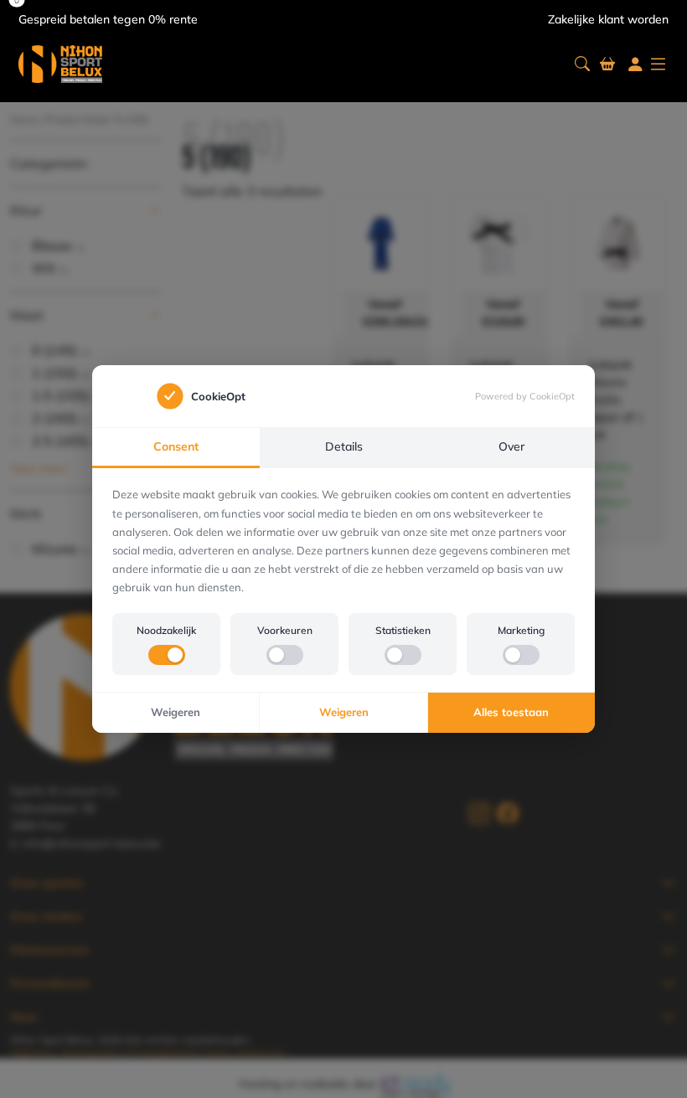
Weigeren (175, 712)
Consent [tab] (176, 446)
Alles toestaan (511, 712)
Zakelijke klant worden (608, 19)
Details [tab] (344, 446)
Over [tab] (511, 446)
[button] (582, 64)
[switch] (166, 655)
